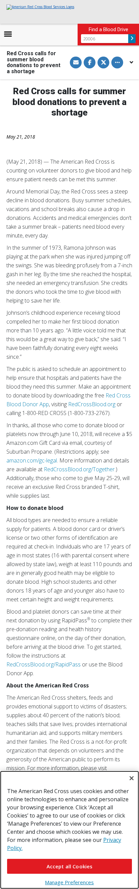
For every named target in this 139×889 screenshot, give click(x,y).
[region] (69, 830)
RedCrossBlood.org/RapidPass (43, 664)
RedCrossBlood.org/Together (79, 469)
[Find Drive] (132, 38)
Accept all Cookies (70, 866)
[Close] (131, 778)
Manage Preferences (69, 882)
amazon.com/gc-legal (31, 460)
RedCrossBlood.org (91, 404)
